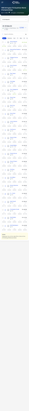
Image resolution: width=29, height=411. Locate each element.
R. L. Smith (12, 193)
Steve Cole (12, 97)
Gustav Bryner (13, 153)
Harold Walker (13, 145)
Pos (3, 38)
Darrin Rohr (12, 113)
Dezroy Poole (13, 137)
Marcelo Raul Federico (15, 49)
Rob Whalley (13, 217)
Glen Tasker (13, 73)
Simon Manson (13, 41)
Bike (21, 38)
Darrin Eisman (13, 65)
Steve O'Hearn (13, 161)
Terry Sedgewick (14, 89)
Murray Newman (14, 185)
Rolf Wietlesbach (14, 225)
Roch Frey (12, 105)
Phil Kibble (12, 81)
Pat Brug (12, 169)
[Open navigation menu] (2, 2)
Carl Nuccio (13, 129)
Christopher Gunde (14, 209)
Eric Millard (12, 177)
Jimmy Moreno (13, 121)
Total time (10, 38)
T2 (24, 38)
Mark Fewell (13, 201)
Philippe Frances (14, 57)
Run (14, 38)
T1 (17, 38)
